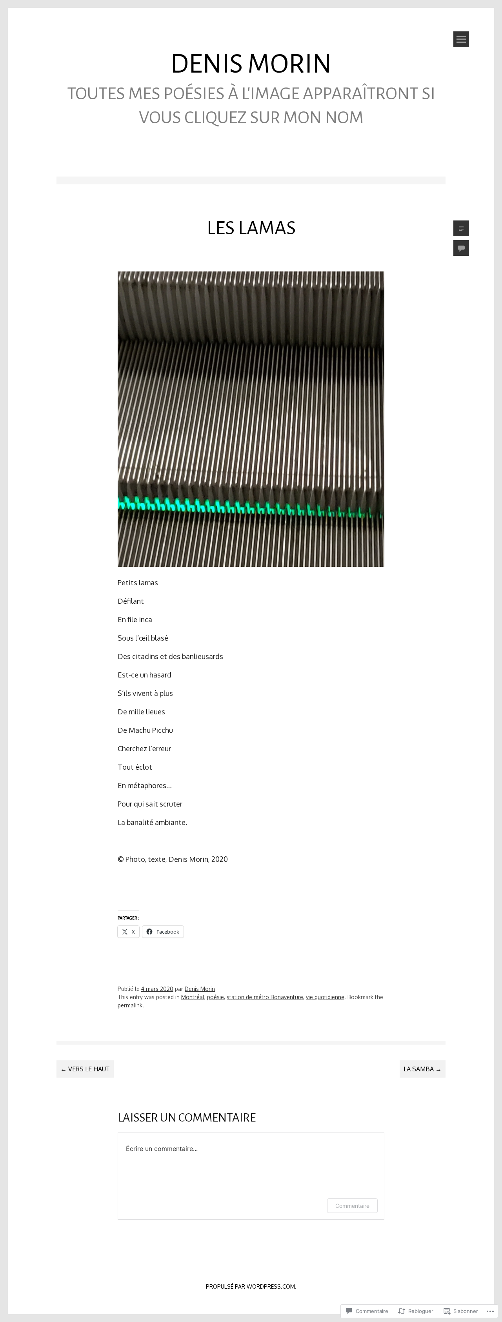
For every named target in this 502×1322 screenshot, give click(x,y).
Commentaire (352, 1205)
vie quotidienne (325, 997)
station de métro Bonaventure (265, 997)
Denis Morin (251, 64)
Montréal (192, 997)
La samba (423, 1069)
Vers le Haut (85, 1069)
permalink (130, 1005)
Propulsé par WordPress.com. (251, 1286)
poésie (215, 997)
